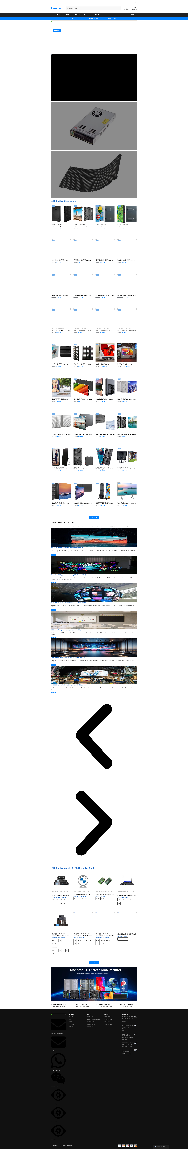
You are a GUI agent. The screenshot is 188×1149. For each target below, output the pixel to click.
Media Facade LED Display (58, 328)
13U (53, 950)
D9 (56, 940)
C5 (86, 940)
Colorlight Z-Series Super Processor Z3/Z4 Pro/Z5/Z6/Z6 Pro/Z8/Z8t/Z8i (69, 895)
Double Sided (77, 898)
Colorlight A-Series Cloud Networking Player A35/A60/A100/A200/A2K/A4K (136, 895)
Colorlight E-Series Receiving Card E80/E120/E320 (129, 934)
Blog (70, 1019)
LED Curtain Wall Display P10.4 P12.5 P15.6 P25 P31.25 (65, 330)
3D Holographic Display (79, 891)
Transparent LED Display (58, 432)
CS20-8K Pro (109, 940)
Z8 (57, 903)
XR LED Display (77, 467)
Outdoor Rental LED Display (80, 328)
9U (67, 950)
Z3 (53, 899)
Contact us (71, 1024)
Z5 (61, 899)
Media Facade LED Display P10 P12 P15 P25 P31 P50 (87, 364)
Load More (94, 517)
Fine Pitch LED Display (57, 363)
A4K (134, 899)
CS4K (97, 943)
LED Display (87, 892)
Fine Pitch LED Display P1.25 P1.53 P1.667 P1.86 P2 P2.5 (65, 364)
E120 (119, 939)
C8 (78, 943)
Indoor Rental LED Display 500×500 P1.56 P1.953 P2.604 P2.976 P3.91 (91, 260)
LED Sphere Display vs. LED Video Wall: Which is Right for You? (68, 602)
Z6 (64, 899)
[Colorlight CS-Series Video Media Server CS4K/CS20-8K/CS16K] (105, 921)
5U (60, 950)
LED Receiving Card (109, 892)
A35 (130, 899)
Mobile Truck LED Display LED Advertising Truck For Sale (131, 364)
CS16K (97, 940)
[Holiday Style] (94, 126)
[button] (94, 736)
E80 (127, 939)
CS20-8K (103, 940)
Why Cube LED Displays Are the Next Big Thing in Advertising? (68, 575)
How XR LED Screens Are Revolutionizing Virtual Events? (67, 547)
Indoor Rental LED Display (80, 259)
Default (53, 953)
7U (63, 950)
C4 (83, 940)
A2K (127, 899)
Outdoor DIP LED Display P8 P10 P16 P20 (127, 226)
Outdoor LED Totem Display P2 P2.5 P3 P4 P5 (63, 399)
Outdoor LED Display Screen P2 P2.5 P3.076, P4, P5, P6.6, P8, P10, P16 (91, 226)
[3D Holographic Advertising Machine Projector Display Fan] (83, 880)
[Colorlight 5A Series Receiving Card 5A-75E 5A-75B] (105, 880)
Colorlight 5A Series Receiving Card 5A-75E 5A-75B (108, 894)
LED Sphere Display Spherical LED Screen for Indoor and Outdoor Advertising (136, 295)
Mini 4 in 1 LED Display (79, 502)
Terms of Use (90, 1026)
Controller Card (56, 892)
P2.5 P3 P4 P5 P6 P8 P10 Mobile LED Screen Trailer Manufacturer (112, 364)
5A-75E (102, 898)
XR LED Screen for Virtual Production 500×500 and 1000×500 (89, 468)
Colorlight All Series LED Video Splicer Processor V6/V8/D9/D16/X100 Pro (69, 935)
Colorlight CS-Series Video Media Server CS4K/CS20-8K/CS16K (111, 935)
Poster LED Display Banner (58, 398)
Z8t (64, 903)
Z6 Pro (53, 903)
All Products (72, 1026)
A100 (119, 899)
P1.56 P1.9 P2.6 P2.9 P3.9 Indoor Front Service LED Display (88, 399)
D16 (53, 940)
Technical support (133, 2)
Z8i (61, 903)
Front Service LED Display (58, 259)
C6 (90, 940)
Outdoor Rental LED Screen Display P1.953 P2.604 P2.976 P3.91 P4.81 (113, 330)
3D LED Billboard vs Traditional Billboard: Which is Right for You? (68, 685)
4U (56, 950)
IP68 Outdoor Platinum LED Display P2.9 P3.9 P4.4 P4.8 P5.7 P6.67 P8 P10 (135, 399)
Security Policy (90, 1021)
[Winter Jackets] (94, 175)
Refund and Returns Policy (93, 1019)
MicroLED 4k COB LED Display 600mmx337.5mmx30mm (87, 434)
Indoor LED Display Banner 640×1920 (61, 468)
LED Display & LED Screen (64, 201)
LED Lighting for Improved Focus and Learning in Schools (67, 630)
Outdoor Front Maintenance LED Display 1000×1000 (64, 260)
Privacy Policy (90, 1016)
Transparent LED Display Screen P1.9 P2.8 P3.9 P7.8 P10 (65, 434)
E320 (123, 939)
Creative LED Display (122, 294)
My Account (126, 9)
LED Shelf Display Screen (123, 259)
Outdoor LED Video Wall (79, 224)
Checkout (134, 9)
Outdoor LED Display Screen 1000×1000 (61, 503)
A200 (123, 899)
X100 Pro (54, 943)
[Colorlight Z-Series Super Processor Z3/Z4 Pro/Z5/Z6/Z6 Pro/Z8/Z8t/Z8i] (61, 880)
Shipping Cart (108, 1019)
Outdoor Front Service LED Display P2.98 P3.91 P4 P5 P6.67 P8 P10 (68, 295)
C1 (75, 940)
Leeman (71, 1016)
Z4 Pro (57, 899)
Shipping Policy (91, 1024)
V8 (63, 940)
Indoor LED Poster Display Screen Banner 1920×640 (108, 503)
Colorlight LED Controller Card (60, 891)
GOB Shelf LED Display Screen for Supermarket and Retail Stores (133, 260)
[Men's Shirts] (94, 77)
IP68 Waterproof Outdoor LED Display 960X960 (107, 399)
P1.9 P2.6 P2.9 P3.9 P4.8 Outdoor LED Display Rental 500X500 (133, 330)
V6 (60, 940)
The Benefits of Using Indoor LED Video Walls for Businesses (68, 657)
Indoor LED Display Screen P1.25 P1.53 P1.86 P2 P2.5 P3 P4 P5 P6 (68, 226)
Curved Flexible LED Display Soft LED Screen (106, 295)
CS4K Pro (102, 943)
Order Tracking (108, 1024)
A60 (119, 903)
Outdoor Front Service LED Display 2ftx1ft (106, 434)
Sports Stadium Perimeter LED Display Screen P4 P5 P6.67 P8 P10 (90, 295)
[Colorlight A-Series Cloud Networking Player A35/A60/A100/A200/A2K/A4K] (127, 880)
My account (107, 1016)
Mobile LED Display (100, 363)
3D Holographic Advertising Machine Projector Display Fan (88, 894)
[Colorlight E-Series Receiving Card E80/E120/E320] (127, 921)
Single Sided (84, 898)
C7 (75, 943)
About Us (71, 1021)
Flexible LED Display (100, 294)
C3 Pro (79, 940)
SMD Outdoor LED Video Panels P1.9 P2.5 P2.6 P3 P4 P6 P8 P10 (111, 226)
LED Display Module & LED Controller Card (72, 868)
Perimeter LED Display (79, 294)
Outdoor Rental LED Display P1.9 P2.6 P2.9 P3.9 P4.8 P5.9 (88, 330)
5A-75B (98, 898)
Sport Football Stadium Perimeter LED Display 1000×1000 (131, 468)
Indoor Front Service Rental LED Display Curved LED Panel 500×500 (134, 434)
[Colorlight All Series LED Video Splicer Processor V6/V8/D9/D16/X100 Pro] (61, 921)
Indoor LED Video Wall (57, 224)
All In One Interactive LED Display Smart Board (128, 503)
